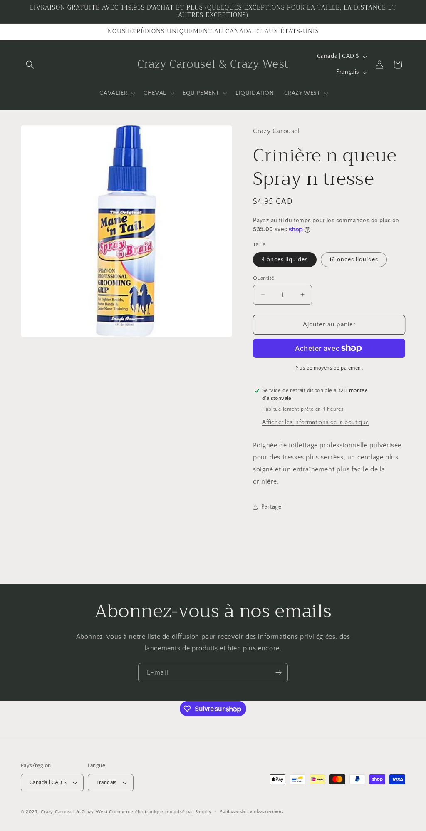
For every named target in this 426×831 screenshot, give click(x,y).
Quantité (263, 278)
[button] (30, 64)
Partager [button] (272, 507)
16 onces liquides (353, 259)
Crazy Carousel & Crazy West (74, 811)
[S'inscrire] (278, 672)
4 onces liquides (285, 259)
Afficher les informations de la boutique (315, 422)
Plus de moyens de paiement (329, 368)
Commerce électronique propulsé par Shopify (160, 811)
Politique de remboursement (251, 811)
